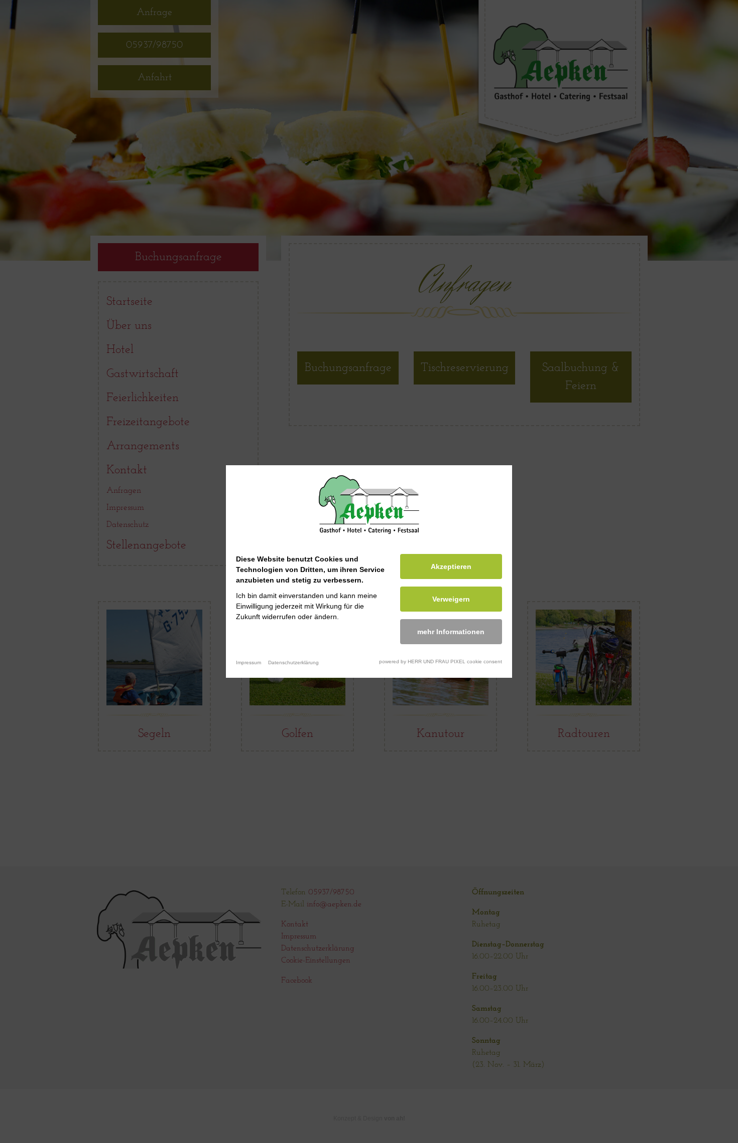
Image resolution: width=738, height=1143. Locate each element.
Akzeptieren (451, 566)
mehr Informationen (450, 632)
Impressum (248, 662)
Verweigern (451, 599)
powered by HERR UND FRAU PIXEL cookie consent (440, 661)
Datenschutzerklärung (293, 662)
